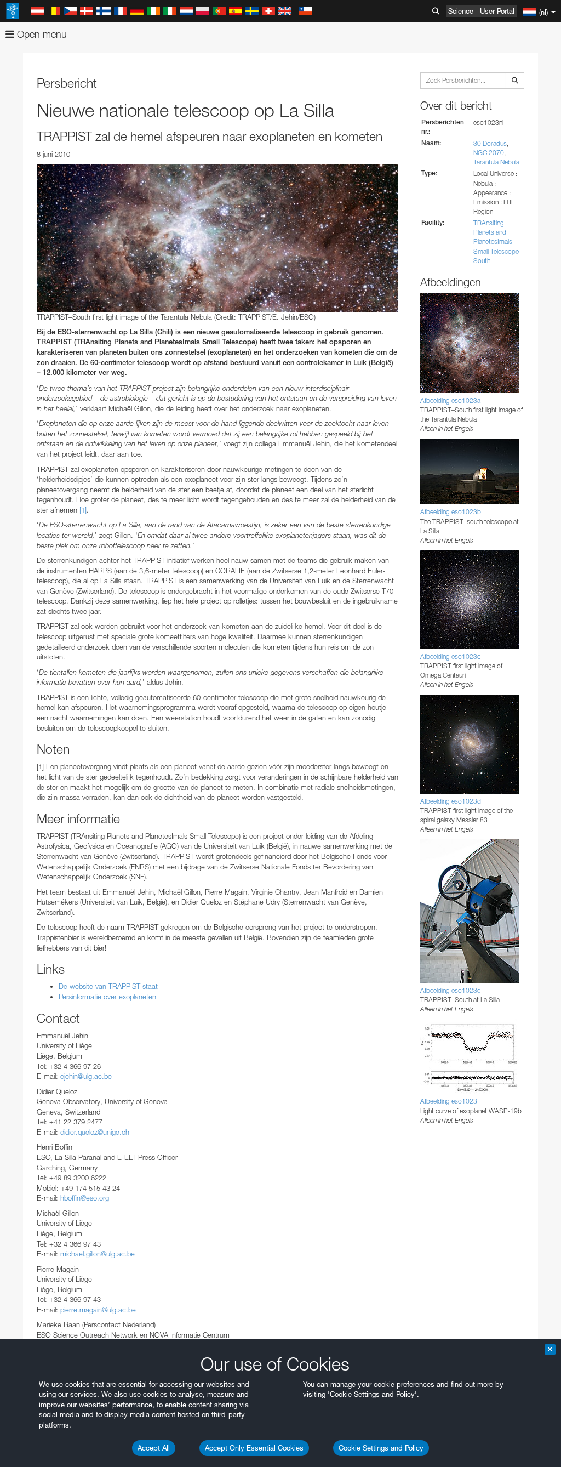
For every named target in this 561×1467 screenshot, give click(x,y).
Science (460, 11)
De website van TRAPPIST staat (108, 986)
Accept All (154, 1447)
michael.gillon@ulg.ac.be (97, 1253)
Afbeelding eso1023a (450, 400)
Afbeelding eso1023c (450, 656)
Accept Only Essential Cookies (254, 1447)
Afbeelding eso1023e (450, 990)
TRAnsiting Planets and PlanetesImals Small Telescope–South (497, 242)
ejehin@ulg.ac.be (86, 1076)
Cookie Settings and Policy (381, 1447)
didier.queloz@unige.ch (94, 1132)
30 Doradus (490, 143)
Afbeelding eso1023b (450, 512)
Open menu (40, 34)
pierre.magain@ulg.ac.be (98, 1309)
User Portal (497, 11)
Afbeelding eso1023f (449, 1101)
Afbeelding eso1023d (450, 801)
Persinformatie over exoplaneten (107, 996)
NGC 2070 (488, 153)
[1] (83, 509)
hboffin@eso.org (84, 1197)
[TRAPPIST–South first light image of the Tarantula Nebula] (217, 238)
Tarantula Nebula (496, 162)
